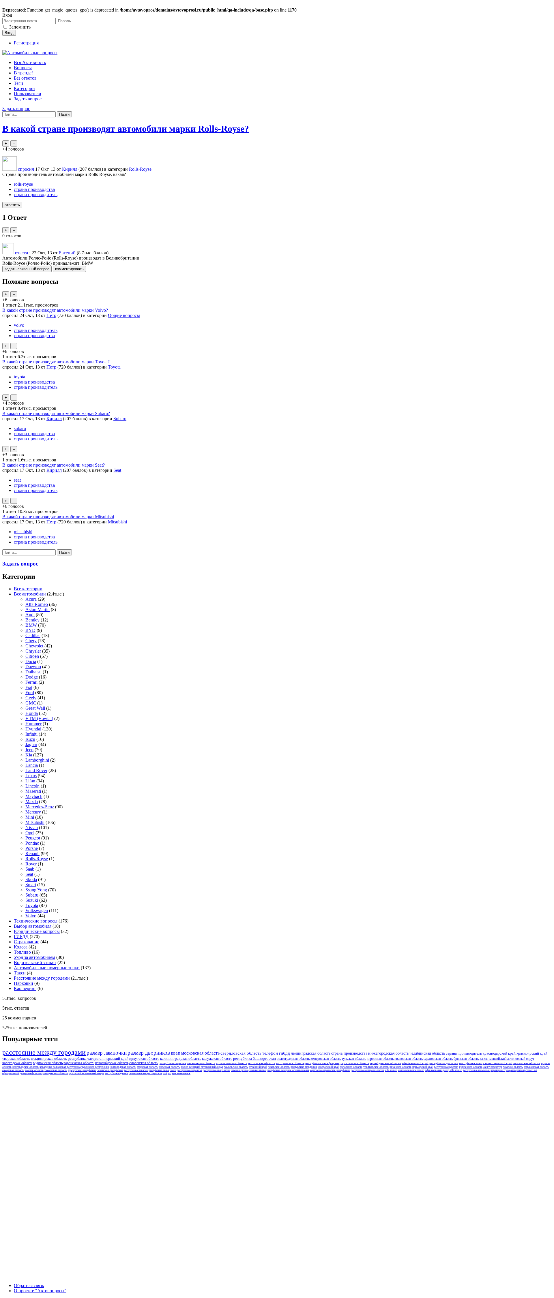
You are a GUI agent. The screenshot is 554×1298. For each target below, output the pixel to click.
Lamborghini (37, 760)
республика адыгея (116, 1073)
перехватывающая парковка (145, 1073)
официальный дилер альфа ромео (22, 1073)
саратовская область (438, 1059)
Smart (30, 884)
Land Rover (36, 770)
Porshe (31, 848)
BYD (30, 630)
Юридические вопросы (37, 931)
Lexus (31, 775)
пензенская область (526, 1063)
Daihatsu (33, 671)
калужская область (217, 1058)
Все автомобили (30, 593)
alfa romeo (391, 1070)
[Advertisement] (45, 1163)
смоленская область (143, 1063)
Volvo (30, 915)
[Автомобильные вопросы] (29, 52)
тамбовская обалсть (236, 1066)
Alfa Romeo (36, 604)
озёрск (167, 1073)
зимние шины (257, 1070)
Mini (29, 817)
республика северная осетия (367, 1070)
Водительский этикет (35, 962)
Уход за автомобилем (34, 957)
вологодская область (17, 1063)
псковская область (279, 1066)
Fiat (28, 687)
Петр (51, 315)
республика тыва (159, 1070)
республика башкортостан (254, 1058)
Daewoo (33, 666)
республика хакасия (136, 1070)
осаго (173, 1070)
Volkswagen (36, 910)
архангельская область (231, 1063)
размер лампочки (107, 1053)
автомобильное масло (411, 1070)
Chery (31, 640)
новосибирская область (111, 1063)
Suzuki (31, 900)
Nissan (31, 827)
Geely (30, 697)
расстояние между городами (44, 1052)
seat (17, 480)
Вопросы (23, 67)
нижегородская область (388, 1053)
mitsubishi (23, 531)
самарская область (13, 1070)
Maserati (33, 791)
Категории (24, 88)
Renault (32, 853)
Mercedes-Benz (39, 806)
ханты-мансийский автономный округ (507, 1059)
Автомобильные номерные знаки (47, 967)
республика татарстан (86, 1058)
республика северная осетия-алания (288, 1070)
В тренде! (23, 72)
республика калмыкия (476, 1070)
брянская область (466, 1059)
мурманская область (48, 1063)
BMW (31, 625)
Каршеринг (25, 988)
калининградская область (180, 1058)
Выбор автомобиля (32, 926)
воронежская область (78, 1063)
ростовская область (261, 1063)
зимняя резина (239, 1070)
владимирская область (49, 1058)
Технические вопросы (35, 920)
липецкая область (169, 1066)
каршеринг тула (500, 1070)
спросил (26, 169)
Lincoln (32, 786)
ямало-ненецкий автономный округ (202, 1066)
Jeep (29, 749)
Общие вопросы (124, 315)
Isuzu (30, 739)
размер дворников (149, 1053)
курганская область (470, 1066)
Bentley (32, 619)
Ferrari (31, 682)
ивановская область (408, 1059)
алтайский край (258, 1066)
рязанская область (400, 1066)
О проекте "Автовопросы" (40, 1290)
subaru (20, 428)
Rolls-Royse (140, 169)
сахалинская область (201, 1063)
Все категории (28, 588)
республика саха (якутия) (322, 1063)
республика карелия (172, 1063)
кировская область (380, 1059)
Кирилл (54, 418)
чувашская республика (95, 1066)
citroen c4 (531, 1070)
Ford (29, 692)
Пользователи (27, 93)
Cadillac (32, 635)
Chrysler (33, 651)
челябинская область (427, 1053)
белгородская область (25, 1066)
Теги (18, 83)
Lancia (31, 765)
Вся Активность (30, 62)
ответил (23, 252)
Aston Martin (37, 609)
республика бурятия (446, 1066)
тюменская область (55, 1070)
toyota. (20, 376)
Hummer (33, 723)
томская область (513, 1066)
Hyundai (33, 728)
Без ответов (25, 78)
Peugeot (32, 837)
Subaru (119, 418)
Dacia (30, 661)
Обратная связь (29, 1285)
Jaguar (31, 744)
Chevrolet (34, 645)
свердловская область (240, 1053)
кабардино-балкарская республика (60, 1066)
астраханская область (536, 1066)
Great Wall (35, 708)
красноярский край (531, 1053)
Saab (29, 869)
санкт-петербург (492, 1066)
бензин (520, 1070)
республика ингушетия (216, 1070)
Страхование (26, 941)
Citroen (32, 656)
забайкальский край (415, 1063)
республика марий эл (189, 1070)
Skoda (31, 879)
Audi (30, 614)
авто (513, 1070)
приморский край (422, 1066)
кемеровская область (325, 1059)
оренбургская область (385, 1063)
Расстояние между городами (42, 978)
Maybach (33, 796)
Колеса (20, 946)
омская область (34, 1070)
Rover (31, 863)
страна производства (34, 189)
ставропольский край (497, 1063)
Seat (117, 470)
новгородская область (123, 1066)
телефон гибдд (276, 1053)
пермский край (116, 1058)
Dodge (31, 677)
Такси (20, 972)
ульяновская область (376, 1066)
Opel (29, 832)
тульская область (354, 1059)
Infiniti (31, 734)
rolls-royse (23, 184)
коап (175, 1053)
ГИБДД (21, 936)
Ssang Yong (36, 889)
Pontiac (32, 843)
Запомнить (20, 27)
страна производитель (35, 194)
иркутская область (144, 1058)
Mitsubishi (117, 521)
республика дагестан (443, 1063)
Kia (28, 754)
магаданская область (55, 1073)
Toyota (114, 367)
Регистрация (26, 42)
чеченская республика (110, 1070)
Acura (31, 599)
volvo (19, 325)
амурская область (147, 1066)
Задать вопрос (28, 98)
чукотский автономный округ (86, 1073)
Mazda (31, 801)
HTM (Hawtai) (39, 718)
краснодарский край (499, 1053)
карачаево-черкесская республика (330, 1070)
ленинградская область (310, 1053)
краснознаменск (181, 1073)
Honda (31, 713)
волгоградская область (293, 1059)
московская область (200, 1053)
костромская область (290, 1063)
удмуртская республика (82, 1070)
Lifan (30, 780)
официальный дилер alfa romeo (443, 1070)
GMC (30, 702)
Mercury (33, 811)
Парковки (23, 983)
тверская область (16, 1058)
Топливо (22, 952)
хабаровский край (328, 1066)
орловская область (351, 1066)
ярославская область (355, 1063)
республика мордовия (304, 1066)
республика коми (470, 1063)
